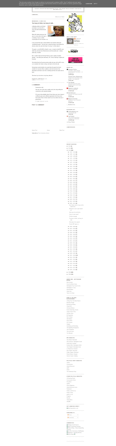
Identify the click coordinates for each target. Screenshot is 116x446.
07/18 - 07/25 (73, 191)
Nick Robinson (72, 92)
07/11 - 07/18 (73, 193)
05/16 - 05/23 (73, 230)
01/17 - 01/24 (73, 265)
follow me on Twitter (59, 16)
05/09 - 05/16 (73, 232)
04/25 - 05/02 (73, 236)
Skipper (68, 324)
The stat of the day (72, 112)
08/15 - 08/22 (73, 187)
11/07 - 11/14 (73, 162)
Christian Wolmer (70, 308)
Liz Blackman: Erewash (72, 348)
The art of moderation (72, 89)
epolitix (68, 383)
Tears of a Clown (70, 293)
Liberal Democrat (70, 366)
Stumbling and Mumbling (72, 326)
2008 (69, 274)
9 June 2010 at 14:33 (42, 101)
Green (68, 369)
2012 (69, 146)
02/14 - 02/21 (73, 257)
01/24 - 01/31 (73, 263)
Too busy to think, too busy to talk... (43, 23)
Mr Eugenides (70, 315)
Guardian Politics (72, 69)
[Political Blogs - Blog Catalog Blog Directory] (75, 429)
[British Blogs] (70, 434)
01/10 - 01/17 (73, 267)
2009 (69, 272)
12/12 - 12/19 (73, 152)
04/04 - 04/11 (73, 243)
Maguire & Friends (72, 98)
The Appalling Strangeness (73, 327)
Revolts (68, 398)
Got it (95, 3)
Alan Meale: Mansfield (72, 339)
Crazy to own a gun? (74, 214)
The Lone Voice (70, 331)
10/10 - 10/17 (73, 170)
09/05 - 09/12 (73, 180)
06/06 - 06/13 (73, 203)
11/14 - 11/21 (73, 160)
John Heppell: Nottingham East (74, 347)
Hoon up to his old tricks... (75, 212)
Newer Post (34, 130)
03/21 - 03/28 (73, 247)
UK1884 (68, 401)
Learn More (89, 3)
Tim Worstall (69, 333)
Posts (70, 414)
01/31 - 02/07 (73, 261)
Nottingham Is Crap (71, 287)
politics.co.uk (70, 394)
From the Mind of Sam (72, 284)
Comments (71, 417)
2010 (69, 150)
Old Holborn (69, 318)
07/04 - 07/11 (73, 195)
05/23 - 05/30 (73, 228)
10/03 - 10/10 (73, 172)
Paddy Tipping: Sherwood (72, 352)
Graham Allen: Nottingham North (74, 345)
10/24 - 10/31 (73, 166)
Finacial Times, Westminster (75, 76)
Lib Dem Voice (70, 313)
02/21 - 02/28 (73, 255)
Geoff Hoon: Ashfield (71, 343)
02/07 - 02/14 (73, 259)
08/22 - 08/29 (73, 184)
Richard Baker (70, 289)
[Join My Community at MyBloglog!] (75, 431)
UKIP (68, 368)
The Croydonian (70, 329)
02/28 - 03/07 (73, 253)
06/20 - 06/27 (73, 199)
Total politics (69, 399)
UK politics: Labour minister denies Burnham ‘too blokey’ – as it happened (75, 72)
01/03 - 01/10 (73, 269)
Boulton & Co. (71, 104)
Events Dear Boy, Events (72, 309)
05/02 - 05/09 (73, 234)
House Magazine (70, 385)
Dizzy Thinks (71, 122)
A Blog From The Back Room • (74, 300)
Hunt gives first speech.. (74, 222)
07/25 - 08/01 (73, 189)
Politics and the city (71, 390)
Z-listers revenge (73, 216)
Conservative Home (71, 380)
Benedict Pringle (70, 302)
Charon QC (69, 306)
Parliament (69, 389)
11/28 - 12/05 (73, 156)
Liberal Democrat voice (72, 387)
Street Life (69, 291)
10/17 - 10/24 (73, 168)
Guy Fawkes (71, 116)
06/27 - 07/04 (73, 197)
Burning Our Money (71, 304)
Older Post (61, 130)
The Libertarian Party (71, 371)
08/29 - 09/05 (73, 182)
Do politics (69, 381)
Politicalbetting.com (73, 111)
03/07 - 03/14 (73, 251)
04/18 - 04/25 (73, 238)
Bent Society (70, 282)
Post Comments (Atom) (43, 133)
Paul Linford (69, 320)
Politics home (70, 392)
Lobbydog (78, 38)
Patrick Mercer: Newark (72, 354)
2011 (69, 148)
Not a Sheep (69, 317)
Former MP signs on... (74, 224)
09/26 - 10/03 (73, 174)
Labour (68, 362)
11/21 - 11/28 (73, 158)
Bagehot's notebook (73, 88)
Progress (69, 396)
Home (48, 130)
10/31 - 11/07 (73, 164)
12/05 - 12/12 (73, 154)
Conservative (70, 364)
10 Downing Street (71, 378)
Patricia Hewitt (40, 79)
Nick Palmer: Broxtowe (72, 350)
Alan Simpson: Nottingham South (74, 341)
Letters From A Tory (71, 311)
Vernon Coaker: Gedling (72, 356)
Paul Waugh (71, 82)
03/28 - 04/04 (73, 245)
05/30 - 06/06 (73, 226)
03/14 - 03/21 (73, 249)
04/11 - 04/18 (73, 241)
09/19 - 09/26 (73, 176)
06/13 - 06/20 (73, 201)
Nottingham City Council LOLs (73, 285)
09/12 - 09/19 (73, 178)
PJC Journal (69, 322)
